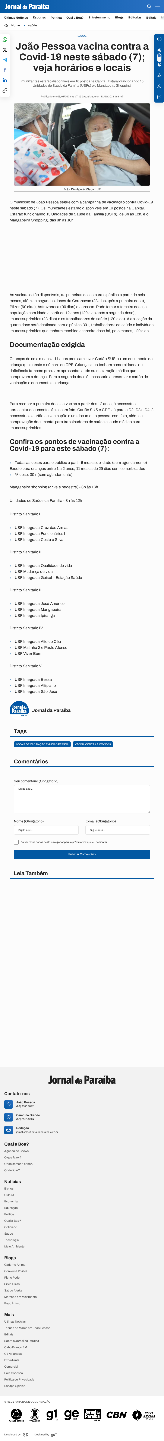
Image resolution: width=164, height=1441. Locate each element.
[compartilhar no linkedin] (5, 80)
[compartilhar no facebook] (5, 70)
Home (15, 25)
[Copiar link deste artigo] (5, 91)
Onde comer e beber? (19, 1164)
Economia (11, 1201)
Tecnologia (11, 1240)
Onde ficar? (12, 1170)
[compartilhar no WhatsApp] (5, 39)
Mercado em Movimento (20, 1297)
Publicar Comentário (82, 854)
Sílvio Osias (12, 1284)
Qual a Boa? (75, 17)
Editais (151, 17)
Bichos (8, 1188)
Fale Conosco (13, 1373)
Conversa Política (16, 1271)
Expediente (11, 1360)
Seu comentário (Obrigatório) (36, 781)
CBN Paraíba (13, 1353)
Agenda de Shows (16, 1151)
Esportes (39, 17)
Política (56, 17)
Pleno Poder (12, 1277)
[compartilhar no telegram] (5, 60)
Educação (11, 1207)
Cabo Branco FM (15, 1347)
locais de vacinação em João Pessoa (42, 744)
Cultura (9, 1195)
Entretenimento (99, 17)
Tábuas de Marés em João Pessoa (27, 1328)
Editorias (135, 17)
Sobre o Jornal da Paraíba (21, 1341)
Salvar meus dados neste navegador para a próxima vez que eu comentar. (64, 842)
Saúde (8, 1233)
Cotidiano (10, 1227)
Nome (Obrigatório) (29, 821)
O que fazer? (13, 1157)
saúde (32, 25)
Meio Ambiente (14, 1246)
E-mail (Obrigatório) (100, 821)
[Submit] (149, 7)
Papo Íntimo (12, 1303)
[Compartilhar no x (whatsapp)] (5, 50)
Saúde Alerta (13, 1290)
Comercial (11, 1366)
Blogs (119, 17)
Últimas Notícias (16, 17)
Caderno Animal (15, 1264)
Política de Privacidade (19, 1379)
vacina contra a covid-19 (93, 744)
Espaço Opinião (14, 1386)
